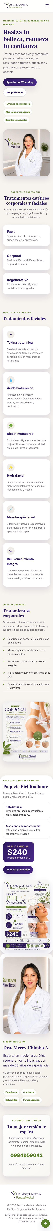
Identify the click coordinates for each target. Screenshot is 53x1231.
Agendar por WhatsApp (19, 82)
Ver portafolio (15, 92)
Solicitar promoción (18, 869)
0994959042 (26, 1155)
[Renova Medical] (16, 6)
